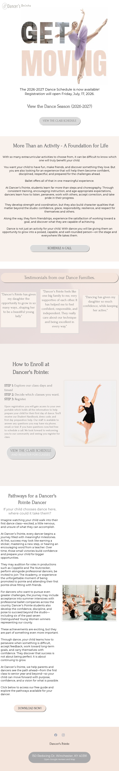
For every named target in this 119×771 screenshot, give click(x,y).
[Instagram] (63, 735)
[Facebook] (55, 735)
